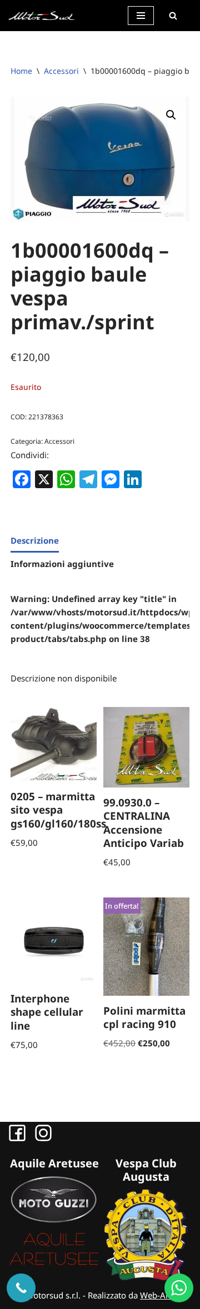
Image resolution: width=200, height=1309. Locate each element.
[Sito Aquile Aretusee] (54, 1264)
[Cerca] (172, 15)
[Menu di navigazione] (141, 15)
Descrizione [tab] (35, 540)
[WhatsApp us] (178, 1287)
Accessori (61, 71)
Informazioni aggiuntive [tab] (62, 563)
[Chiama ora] (21, 1287)
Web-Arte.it (161, 1295)
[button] (171, 115)
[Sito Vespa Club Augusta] (146, 1277)
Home (21, 71)
